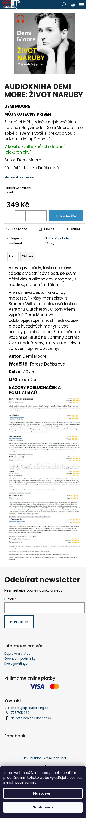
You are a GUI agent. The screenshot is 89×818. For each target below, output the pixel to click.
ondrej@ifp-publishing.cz (29, 708)
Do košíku (68, 215)
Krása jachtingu (16, 663)
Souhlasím (43, 807)
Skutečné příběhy (56, 238)
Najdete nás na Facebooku (31, 718)
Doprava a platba (17, 653)
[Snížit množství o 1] (20, 216)
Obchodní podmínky (19, 658)
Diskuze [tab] (27, 256)
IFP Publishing (32, 758)
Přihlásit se (19, 622)
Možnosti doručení (19, 177)
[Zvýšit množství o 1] (41, 216)
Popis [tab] (13, 256)
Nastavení (43, 793)
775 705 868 (20, 713)
